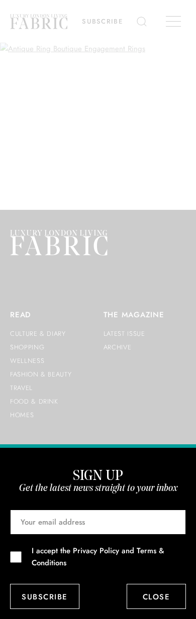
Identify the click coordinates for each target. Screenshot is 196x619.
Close (156, 596)
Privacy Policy (96, 550)
